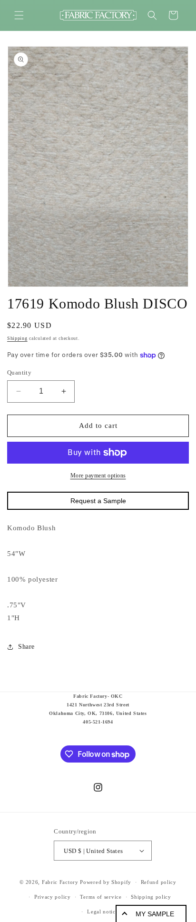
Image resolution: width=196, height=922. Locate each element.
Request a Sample (98, 501)
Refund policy (158, 882)
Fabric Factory (60, 882)
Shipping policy (151, 897)
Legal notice (102, 911)
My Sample (155, 914)
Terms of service (100, 897)
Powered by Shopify (105, 882)
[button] (19, 15)
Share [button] (26, 646)
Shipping (17, 338)
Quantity (19, 372)
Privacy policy (52, 897)
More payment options (98, 475)
